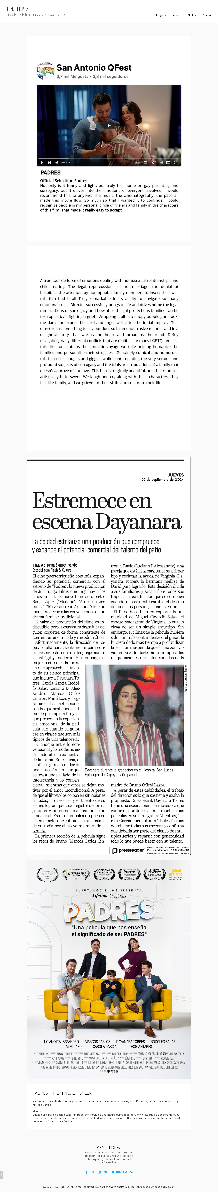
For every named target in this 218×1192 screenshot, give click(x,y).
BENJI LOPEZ (109, 1147)
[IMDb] (118, 1172)
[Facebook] (86, 1172)
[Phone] (131, 1172)
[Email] (125, 1172)
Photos (191, 15)
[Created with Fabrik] (1, 1175)
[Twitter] (93, 1172)
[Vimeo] (105, 1172)
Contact (208, 15)
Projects (161, 15)
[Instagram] (99, 1172)
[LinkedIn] (112, 1172)
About (176, 15)
